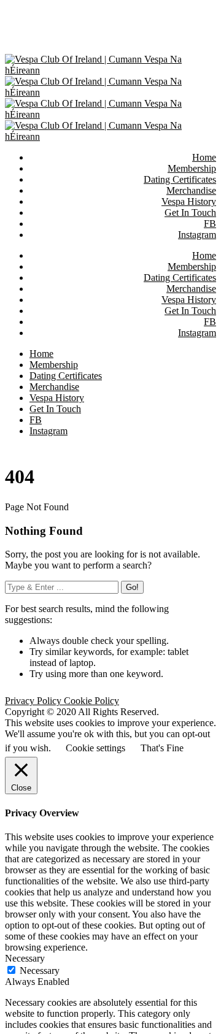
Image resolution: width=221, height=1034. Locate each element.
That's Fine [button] (162, 748)
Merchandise (191, 288)
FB (210, 321)
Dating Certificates (180, 277)
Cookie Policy (91, 700)
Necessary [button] (25, 958)
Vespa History (188, 299)
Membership (192, 266)
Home (204, 255)
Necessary (40, 970)
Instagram (197, 332)
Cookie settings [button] (95, 748)
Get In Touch (190, 310)
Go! (132, 587)
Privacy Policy (34, 700)
